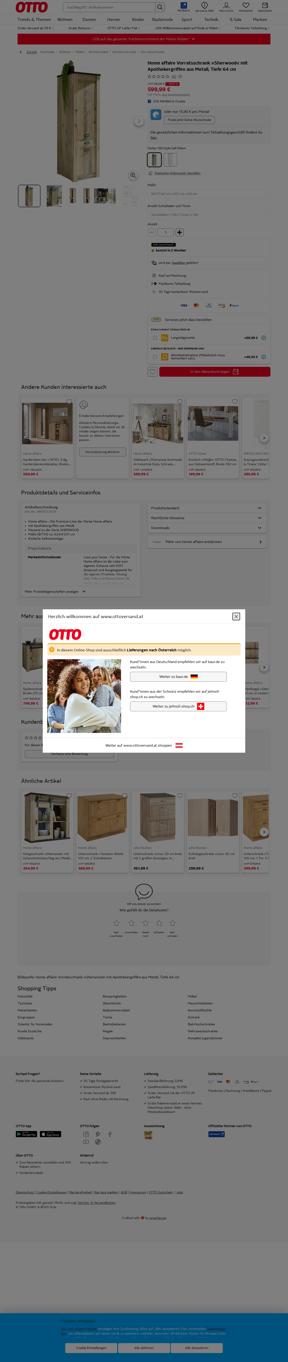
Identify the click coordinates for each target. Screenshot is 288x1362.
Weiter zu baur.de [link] (173, 677)
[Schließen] (236, 616)
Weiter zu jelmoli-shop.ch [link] (173, 706)
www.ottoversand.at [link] (140, 745)
